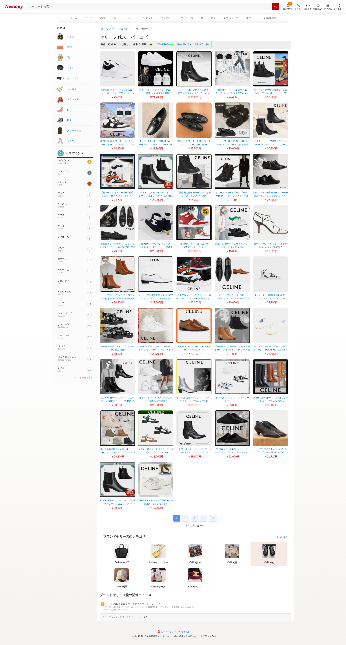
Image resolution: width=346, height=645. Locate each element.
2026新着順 (162, 44)
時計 (114, 18)
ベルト (129, 18)
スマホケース (231, 18)
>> (213, 518)
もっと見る (282, 537)
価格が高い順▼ (184, 44)
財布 (102, 18)
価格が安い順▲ (202, 44)
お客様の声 (270, 18)
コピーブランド (110, 617)
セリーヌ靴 (142, 617)
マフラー (251, 18)
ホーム (73, 18)
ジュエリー (166, 18)
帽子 (213, 18)
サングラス (146, 18)
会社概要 (185, 632)
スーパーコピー (168, 632)
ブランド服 (187, 18)
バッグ (88, 18)
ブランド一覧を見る (83, 377)
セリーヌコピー (127, 617)
